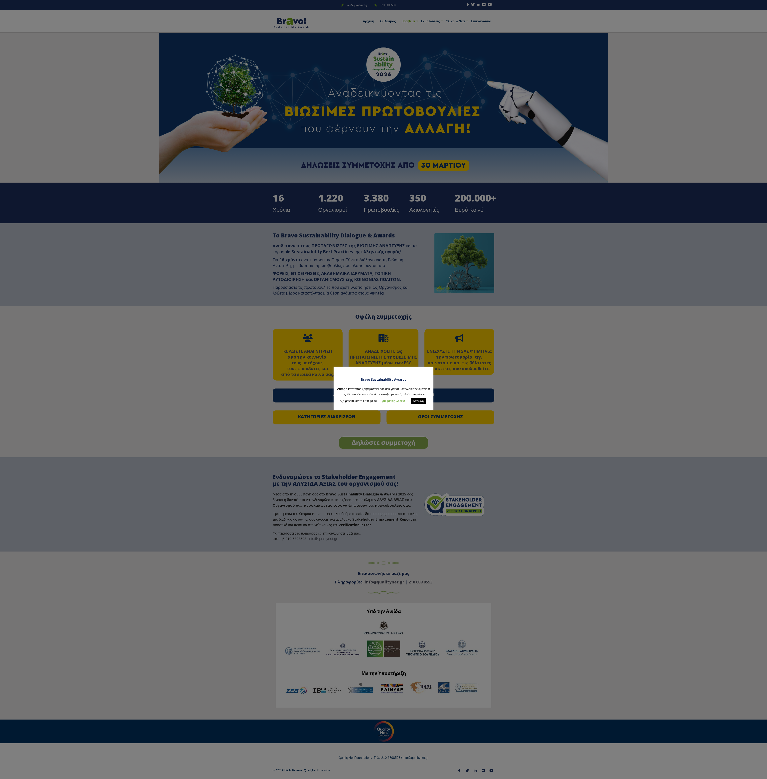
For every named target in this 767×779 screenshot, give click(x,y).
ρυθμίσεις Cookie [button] (393, 400)
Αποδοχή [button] (418, 400)
